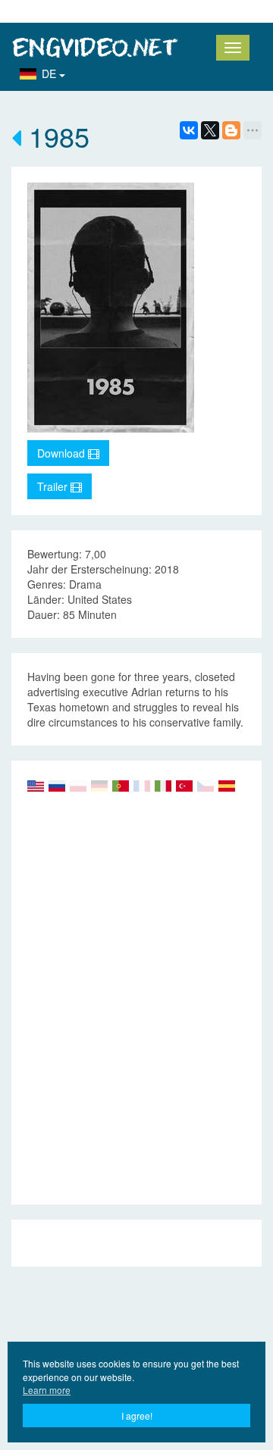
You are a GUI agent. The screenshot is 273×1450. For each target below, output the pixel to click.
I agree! (136, 1415)
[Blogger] (231, 130)
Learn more (47, 1389)
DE (50, 73)
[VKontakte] (189, 130)
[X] (210, 130)
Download (62, 453)
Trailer (54, 486)
